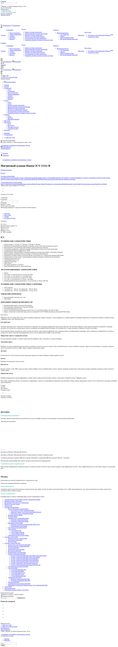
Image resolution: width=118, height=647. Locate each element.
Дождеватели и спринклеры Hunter (55, 184)
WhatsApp (6, 155)
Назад (9, 89)
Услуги (10, 103)
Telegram (5, 153)
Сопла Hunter (103, 184)
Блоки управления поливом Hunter (11, 184)
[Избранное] (2, 20)
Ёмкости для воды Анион (85, 178)
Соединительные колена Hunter (89, 184)
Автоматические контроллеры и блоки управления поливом (18, 178)
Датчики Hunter (40, 184)
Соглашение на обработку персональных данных (15, 145)
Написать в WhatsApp (6, 13)
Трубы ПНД (37, 179)
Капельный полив (46, 179)
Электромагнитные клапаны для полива (63, 179)
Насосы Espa (96, 178)
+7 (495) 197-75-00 (5, 10)
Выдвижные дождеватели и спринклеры (65, 178)
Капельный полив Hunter (73, 184)
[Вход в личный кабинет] (1, 27)
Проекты (10, 117)
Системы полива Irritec (11, 179)
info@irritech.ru (5, 9)
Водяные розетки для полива (44, 178)
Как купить (11, 125)
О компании (11, 91)
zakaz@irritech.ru (5, 148)
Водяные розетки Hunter (28, 184)
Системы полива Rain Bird (26, 179)
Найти (2, 645)
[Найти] (1, 5)
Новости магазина (8, 596)
